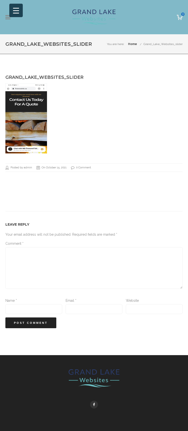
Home (132, 44)
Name (11, 301)
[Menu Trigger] (16, 10)
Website (132, 301)
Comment (14, 243)
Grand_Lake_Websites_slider (163, 44)
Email (71, 301)
